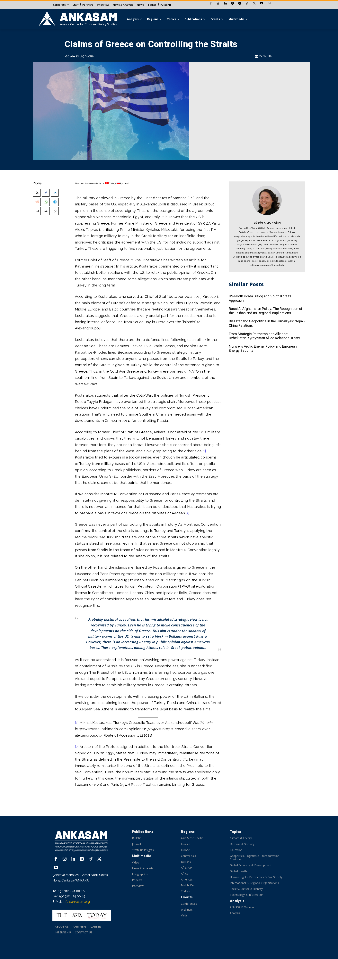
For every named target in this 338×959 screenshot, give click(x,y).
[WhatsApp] (46, 202)
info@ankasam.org (76, 902)
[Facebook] (210, 3)
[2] (188, 513)
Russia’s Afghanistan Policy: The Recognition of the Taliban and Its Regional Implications (265, 311)
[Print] (46, 211)
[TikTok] (247, 3)
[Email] (37, 211)
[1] (204, 451)
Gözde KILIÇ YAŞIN (79, 56)
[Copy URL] (55, 211)
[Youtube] (261, 3)
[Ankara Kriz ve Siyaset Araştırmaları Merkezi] (77, 19)
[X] (254, 3)
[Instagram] (218, 3)
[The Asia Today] (81, 915)
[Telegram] (239, 3)
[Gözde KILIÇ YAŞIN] (267, 200)
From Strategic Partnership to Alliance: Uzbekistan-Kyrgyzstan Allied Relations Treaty (264, 336)
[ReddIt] (37, 202)
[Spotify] (232, 3)
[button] (269, 3)
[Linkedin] (225, 3)
